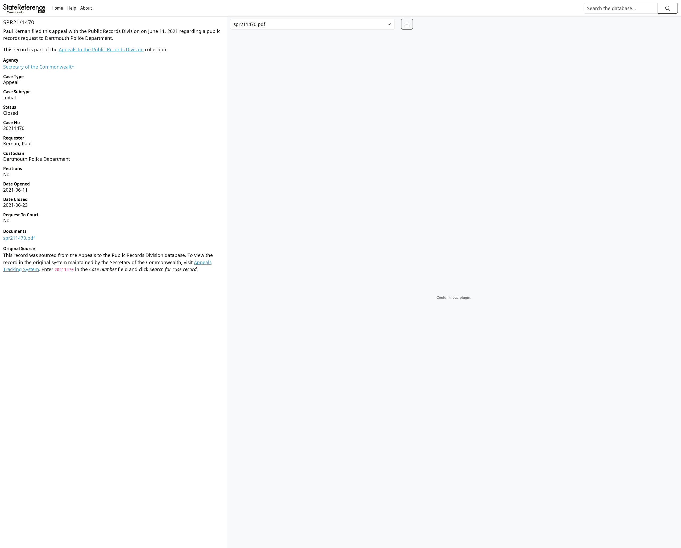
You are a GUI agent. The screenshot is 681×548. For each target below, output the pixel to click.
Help (71, 8)
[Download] (407, 24)
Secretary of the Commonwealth (38, 67)
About (86, 8)
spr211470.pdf (19, 238)
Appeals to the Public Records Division (101, 49)
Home (57, 8)
